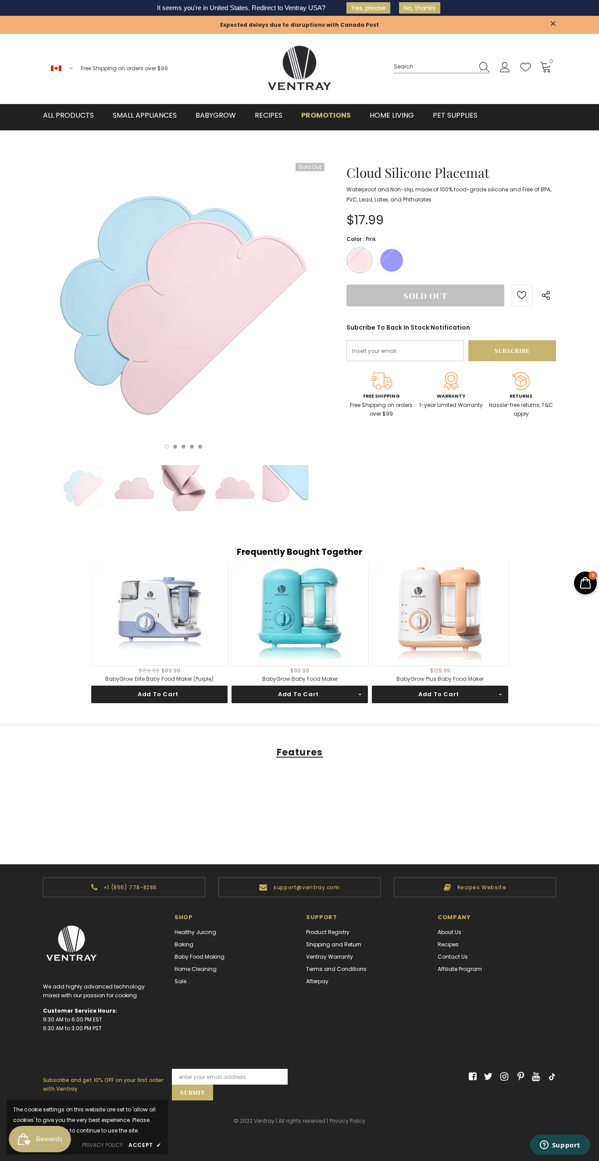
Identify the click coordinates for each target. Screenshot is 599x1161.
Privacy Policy (347, 1121)
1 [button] (167, 447)
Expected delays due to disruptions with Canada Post (299, 25)
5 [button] (200, 447)
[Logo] (299, 69)
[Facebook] (471, 1076)
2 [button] (175, 447)
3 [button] (183, 447)
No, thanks (419, 8)
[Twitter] (486, 1076)
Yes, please (368, 8)
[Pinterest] (518, 1076)
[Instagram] (502, 1076)
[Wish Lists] (522, 295)
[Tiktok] (550, 1076)
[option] (183, 304)
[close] (553, 24)
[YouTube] (534, 1076)
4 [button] (192, 447)
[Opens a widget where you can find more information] (560, 1146)
